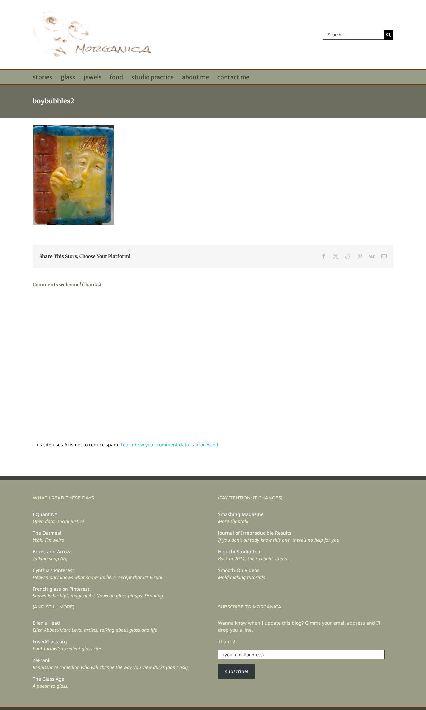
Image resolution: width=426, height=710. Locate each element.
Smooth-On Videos (238, 570)
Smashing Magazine (241, 514)
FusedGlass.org (50, 641)
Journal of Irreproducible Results (254, 533)
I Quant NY (45, 514)
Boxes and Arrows (53, 551)
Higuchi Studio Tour (240, 551)
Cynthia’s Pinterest (53, 570)
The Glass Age (48, 679)
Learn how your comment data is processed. (170, 444)
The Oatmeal (47, 533)
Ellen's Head (46, 623)
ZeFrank (41, 660)
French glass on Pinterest (61, 589)
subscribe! (236, 671)
